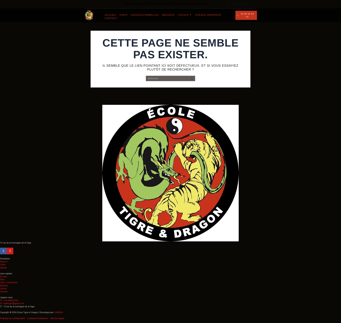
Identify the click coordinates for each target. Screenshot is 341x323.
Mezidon (168, 15)
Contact (111, 18)
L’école (183, 15)
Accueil (111, 15)
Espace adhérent (208, 15)
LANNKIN (58, 312)
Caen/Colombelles (145, 15)
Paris (123, 15)
